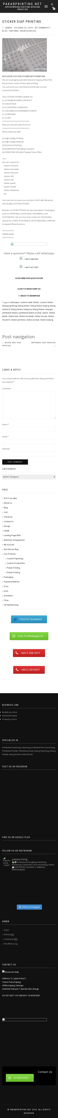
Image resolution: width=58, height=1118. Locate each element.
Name (5, 424)
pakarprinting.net (22, 4)
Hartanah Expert (9, 715)
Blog (5, 31)
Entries (9, 934)
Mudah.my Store (9, 712)
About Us (8, 503)
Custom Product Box (16, 563)
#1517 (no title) (10, 498)
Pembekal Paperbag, (11, 747)
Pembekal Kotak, (26, 751)
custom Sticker (46, 302)
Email (5, 436)
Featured (14, 31)
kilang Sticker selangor (43, 309)
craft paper (14, 302)
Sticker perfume (18, 319)
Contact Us (9, 521)
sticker (45, 312)
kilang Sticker (24, 305)
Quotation (8, 595)
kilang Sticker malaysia (21, 309)
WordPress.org (10, 943)
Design (7, 526)
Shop (6, 600)
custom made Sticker (29, 302)
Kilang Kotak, (15, 754)
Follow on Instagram (31, 907)
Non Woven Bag (11, 549)
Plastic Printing (13, 567)
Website (6, 448)
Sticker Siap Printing (21, 21)
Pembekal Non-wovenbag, (43, 747)
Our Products (10, 553)
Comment (6, 388)
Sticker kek (13, 316)
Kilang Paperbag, (42, 751)
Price (6, 586)
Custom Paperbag (15, 558)
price (6, 591)
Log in (6, 929)
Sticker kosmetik (26, 316)
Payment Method (11, 581)
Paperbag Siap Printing (43, 344)
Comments (11, 939)
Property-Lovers (9, 719)
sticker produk (32, 319)
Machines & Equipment (14, 540)
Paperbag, (26, 747)
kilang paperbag (9, 305)
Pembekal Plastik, (10, 751)
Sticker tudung (46, 319)
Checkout (8, 516)
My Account (9, 544)
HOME (6, 530)
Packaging (8, 577)
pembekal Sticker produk (30, 312)
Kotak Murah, (27, 754)
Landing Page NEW (12, 535)
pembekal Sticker (10, 312)
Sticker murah (41, 316)
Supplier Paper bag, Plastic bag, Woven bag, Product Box (22, 8)
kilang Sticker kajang (40, 305)
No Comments (42, 28)
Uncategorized (28, 31)
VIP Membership (11, 604)
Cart (6, 512)
